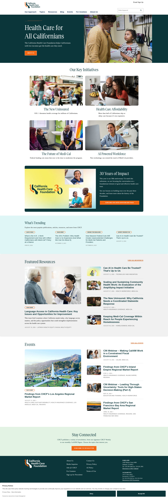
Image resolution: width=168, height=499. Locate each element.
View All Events (137, 343)
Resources (52, 12)
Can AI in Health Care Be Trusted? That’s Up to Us (129, 237)
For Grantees (81, 12)
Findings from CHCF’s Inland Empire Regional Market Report (120, 368)
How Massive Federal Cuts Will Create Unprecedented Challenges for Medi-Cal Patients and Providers (99, 239)
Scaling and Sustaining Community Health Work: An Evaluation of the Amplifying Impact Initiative (123, 285)
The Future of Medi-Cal (56, 154)
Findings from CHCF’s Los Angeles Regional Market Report (49, 395)
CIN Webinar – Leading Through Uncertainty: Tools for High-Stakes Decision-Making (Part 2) (122, 387)
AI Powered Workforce (112, 154)
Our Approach (30, 12)
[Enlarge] (80, 78)
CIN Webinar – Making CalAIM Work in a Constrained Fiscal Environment (123, 353)
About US (30, 53)
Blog (62, 12)
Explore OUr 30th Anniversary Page (119, 202)
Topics (42, 12)
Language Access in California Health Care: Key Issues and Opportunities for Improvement (51, 312)
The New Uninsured (56, 109)
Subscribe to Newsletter (84, 448)
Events (70, 12)
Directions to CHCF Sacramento (130, 480)
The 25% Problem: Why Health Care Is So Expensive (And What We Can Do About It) (68, 238)
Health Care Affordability (111, 109)
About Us (94, 12)
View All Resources (135, 260)
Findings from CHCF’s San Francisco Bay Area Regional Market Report (119, 405)
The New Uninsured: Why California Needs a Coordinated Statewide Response (123, 301)
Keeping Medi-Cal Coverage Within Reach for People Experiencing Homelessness (122, 319)
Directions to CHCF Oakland (130, 468)
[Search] (141, 10)
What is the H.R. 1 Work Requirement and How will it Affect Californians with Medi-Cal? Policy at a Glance (38, 239)
